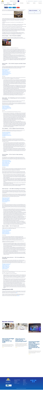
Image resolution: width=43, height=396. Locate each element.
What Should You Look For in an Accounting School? (21, 340)
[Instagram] (32, 381)
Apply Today (24, 382)
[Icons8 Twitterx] (34, 380)
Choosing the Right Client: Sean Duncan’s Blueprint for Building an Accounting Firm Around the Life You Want (34, 345)
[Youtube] (31, 380)
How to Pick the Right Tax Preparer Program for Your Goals (8, 340)
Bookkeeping (15, 380)
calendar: (18, 295)
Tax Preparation (16, 381)
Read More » (3, 347)
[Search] (18, 1)
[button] (6, 7)
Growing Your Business (16, 383)
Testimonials (24, 381)
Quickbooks (15, 382)
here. (16, 292)
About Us (24, 380)
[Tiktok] (34, 381)
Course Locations (25, 383)
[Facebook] (32, 380)
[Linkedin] (35, 380)
